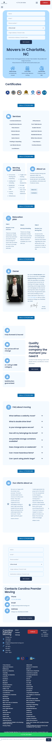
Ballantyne (6, 669)
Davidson (5, 679)
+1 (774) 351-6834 (21, 2)
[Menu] (37, 2)
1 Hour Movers (36, 141)
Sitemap (17, 635)
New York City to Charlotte (10, 702)
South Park (6, 714)
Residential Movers (36, 134)
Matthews (5, 696)
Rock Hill (5, 710)
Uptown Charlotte (31, 718)
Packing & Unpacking (15, 141)
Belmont (28, 669)
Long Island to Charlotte (9, 694)
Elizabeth (5, 683)
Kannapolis (29, 688)
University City (7, 718)
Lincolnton (29, 690)
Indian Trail (6, 688)
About (17, 630)
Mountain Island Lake (32, 698)
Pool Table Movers (36, 124)
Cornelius (29, 677)
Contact (17, 632)
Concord (5, 677)
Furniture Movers (36, 145)
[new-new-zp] (4, 2)
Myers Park (6, 700)
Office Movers (36, 121)
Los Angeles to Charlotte (33, 694)
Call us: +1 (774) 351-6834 (26, 105)
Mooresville (6, 698)
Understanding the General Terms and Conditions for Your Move (37, 726)
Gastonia (28, 685)
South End (29, 712)
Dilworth (5, 681)
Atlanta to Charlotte (32, 667)
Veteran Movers (15, 131)
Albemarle (29, 665)
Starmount (29, 714)
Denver (28, 679)
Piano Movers (15, 127)
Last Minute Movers (15, 145)
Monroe (28, 696)
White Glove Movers (36, 138)
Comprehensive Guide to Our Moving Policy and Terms (13, 723)
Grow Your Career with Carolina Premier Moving (37, 723)
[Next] (48, 508)
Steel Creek (6, 716)
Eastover (28, 681)
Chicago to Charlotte (9, 675)
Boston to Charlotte (8, 671)
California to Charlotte (32, 671)
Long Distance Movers (15, 124)
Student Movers (36, 127)
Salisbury (28, 710)
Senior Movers (15, 138)
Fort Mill (28, 683)
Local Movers (15, 148)
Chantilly (5, 673)
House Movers (15, 134)
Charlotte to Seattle (32, 673)
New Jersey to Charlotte (33, 700)
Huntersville (29, 687)
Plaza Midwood (30, 706)
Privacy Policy (6, 725)
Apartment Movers (36, 131)
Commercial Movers (15, 121)
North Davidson (30, 702)
